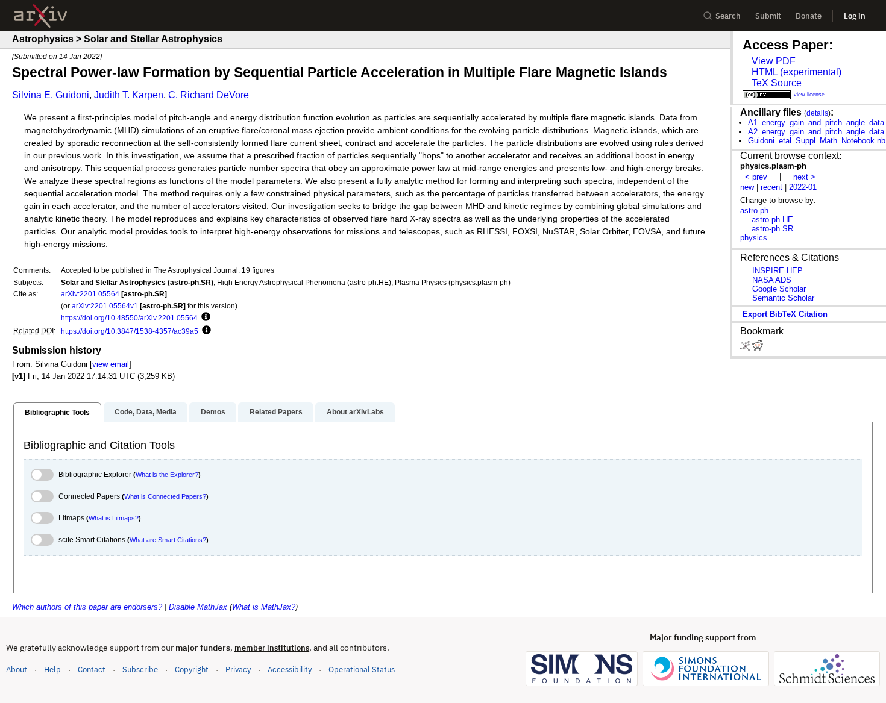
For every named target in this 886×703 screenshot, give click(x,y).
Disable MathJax (198, 606)
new (747, 187)
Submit (768, 16)
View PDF (774, 61)
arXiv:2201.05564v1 (105, 306)
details (817, 113)
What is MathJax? (263, 606)
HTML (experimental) (796, 72)
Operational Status (361, 669)
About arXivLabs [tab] (355, 412)
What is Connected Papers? (165, 496)
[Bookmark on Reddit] (757, 347)
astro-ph (754, 210)
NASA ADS (771, 279)
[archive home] (40, 16)
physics (753, 237)
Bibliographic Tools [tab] (57, 412)
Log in (855, 16)
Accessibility (290, 669)
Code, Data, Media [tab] (146, 412)
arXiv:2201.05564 (90, 294)
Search (728, 16)
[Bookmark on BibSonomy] (746, 347)
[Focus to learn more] (204, 317)
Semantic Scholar (783, 297)
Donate (809, 16)
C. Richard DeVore (208, 95)
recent (771, 187)
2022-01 (803, 187)
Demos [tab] (213, 412)
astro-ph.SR (772, 228)
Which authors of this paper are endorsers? (87, 606)
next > (804, 176)
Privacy (238, 669)
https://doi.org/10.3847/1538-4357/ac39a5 (129, 331)
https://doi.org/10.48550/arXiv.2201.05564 (129, 318)
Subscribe (140, 669)
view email (110, 364)
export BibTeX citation (785, 314)
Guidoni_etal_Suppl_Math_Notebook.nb (816, 140)
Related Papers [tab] (276, 412)
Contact (91, 669)
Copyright (192, 669)
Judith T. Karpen (128, 95)
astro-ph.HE (772, 219)
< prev (756, 176)
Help (52, 669)
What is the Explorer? (167, 474)
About (16, 669)
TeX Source (777, 83)
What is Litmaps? (114, 518)
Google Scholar (779, 288)
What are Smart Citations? (168, 539)
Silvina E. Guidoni (50, 95)
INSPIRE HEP (777, 270)
